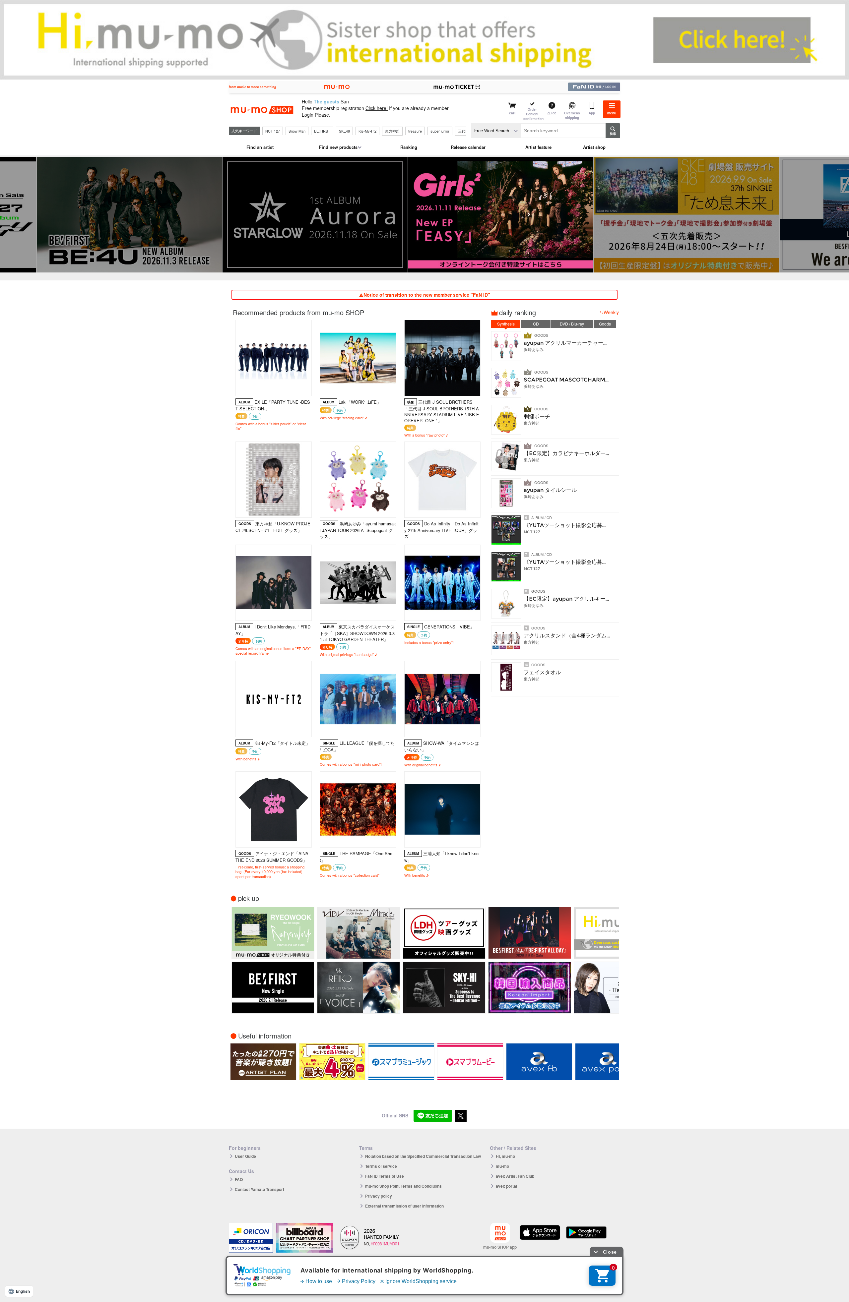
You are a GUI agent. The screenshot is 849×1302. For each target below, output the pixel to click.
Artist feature (538, 147)
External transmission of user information (404, 1206)
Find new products (338, 147)
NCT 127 (272, 131)
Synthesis (506, 323)
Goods (605, 323)
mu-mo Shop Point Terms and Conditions (403, 1186)
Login (307, 114)
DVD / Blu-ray (572, 323)
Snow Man (297, 131)
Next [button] (528, 214)
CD (536, 323)
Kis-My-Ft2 (367, 131)
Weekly (611, 312)
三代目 (463, 131)
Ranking (408, 147)
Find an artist (260, 147)
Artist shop (594, 147)
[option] (424, 214)
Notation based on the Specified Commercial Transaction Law (423, 1156)
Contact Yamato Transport (259, 1189)
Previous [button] (320, 214)
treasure (415, 131)
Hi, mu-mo (505, 1156)
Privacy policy (378, 1196)
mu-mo (502, 1166)
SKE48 (344, 131)
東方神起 (392, 131)
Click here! (376, 108)
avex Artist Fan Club (515, 1176)
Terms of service (381, 1166)
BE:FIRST (322, 131)
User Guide (245, 1156)
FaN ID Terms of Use (384, 1176)
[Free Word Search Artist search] (496, 130)
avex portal (506, 1186)
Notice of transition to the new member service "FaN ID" (426, 294)
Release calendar (468, 147)
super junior (439, 131)
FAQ (239, 1179)
